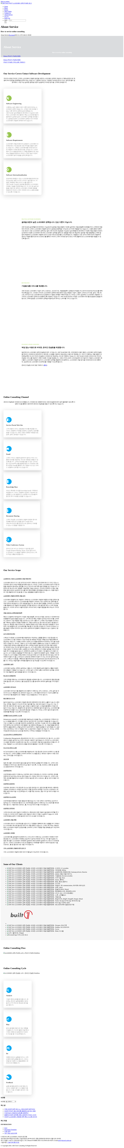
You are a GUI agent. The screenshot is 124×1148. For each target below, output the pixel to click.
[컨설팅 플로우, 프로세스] (21, 953)
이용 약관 (7, 1131)
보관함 (3, 1101)
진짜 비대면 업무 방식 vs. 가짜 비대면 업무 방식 (19, 1109)
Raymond (12, 35)
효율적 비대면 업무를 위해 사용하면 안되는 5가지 (20, 1115)
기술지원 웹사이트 (13, 1142)
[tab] (17, 579)
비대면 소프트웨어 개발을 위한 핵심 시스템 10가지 (20, 1117)
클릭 (45, 365)
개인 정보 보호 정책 (10, 1133)
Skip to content (5, 1)
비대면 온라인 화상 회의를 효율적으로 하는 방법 (20, 1111)
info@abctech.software (64, 1140)
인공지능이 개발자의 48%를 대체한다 (16, 1113)
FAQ (5, 1128)
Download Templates (10, 1129)
